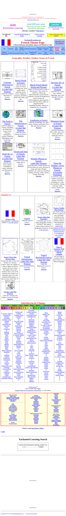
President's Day (46, 351)
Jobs (31, 347)
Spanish (56, 402)
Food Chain (36, 404)
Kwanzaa (31, 358)
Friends (19, 373)
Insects (31, 339)
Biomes (36, 399)
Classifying (7, 372)
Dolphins (18, 327)
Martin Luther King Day (31, 372)
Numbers (10, 53)
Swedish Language (59, 335)
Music (46, 316)
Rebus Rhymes (13, 410)
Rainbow (46, 359)
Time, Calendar (45, 53)
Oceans (36, 420)
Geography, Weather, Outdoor (57, 48)
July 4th (31, 349)
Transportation (60, 350)
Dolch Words (18, 326)
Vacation (59, 361)
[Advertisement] (33, 7)
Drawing (18, 330)
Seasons (46, 374)
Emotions (18, 346)
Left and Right (31, 366)
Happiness (31, 323)
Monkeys (31, 381)
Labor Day (32, 361)
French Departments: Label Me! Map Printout (27, 260)
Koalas (31, 356)
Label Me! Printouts (56, 421)
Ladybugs (31, 363)
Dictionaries (33, 48)
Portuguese (46, 350)
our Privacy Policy (37, 428)
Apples (7, 323)
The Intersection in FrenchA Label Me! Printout (21, 125)
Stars (59, 327)
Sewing (46, 379)
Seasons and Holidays (32, 53)
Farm (18, 355)
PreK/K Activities (13, 409)
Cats (7, 361)
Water (59, 369)
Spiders (60, 323)
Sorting (60, 318)
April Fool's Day (6, 324)
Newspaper (46, 320)
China (6, 364)
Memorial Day (31, 375)
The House (63, 48)
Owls (46, 334)
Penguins (46, 339)
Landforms (36, 419)
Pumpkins (46, 353)
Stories (60, 329)
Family (19, 353)
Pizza (46, 346)
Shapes (40, 53)
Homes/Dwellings (31, 327)
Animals (10, 48)
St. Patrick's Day (59, 330)
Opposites (16, 53)
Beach (6, 336)
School (46, 373)
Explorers (56, 407)
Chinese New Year (7, 366)
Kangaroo (31, 353)
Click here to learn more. (33, 19)
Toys (59, 349)
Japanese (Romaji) (56, 399)
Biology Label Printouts (36, 398)
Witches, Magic (60, 375)
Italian (56, 398)
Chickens (6, 363)
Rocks (46, 365)
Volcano (36, 423)
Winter (60, 373)
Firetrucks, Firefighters (19, 362)
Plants (26, 53)
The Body (16, 48)
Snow (59, 316)
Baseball (6, 333)
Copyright (3, 513)
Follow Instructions (18, 369)
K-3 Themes (13, 405)
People (21, 53)
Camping (6, 356)
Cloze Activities (13, 415)
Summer (59, 332)
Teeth (59, 343)
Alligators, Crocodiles (7, 317)
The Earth (36, 416)
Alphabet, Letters (6, 319)
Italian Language (31, 343)
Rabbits (46, 357)
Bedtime (6, 339)
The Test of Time (13, 423)
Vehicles (57, 53)
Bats (7, 335)
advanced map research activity (59, 235)
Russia (46, 368)
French (56, 396)
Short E (22, 335)
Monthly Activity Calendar (13, 398)
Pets (46, 342)
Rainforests (36, 408)
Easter (18, 338)
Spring (60, 326)
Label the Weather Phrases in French (22, 35)
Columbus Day (7, 376)
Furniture (18, 378)
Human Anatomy (36, 405)
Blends (7, 346)
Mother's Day (46, 314)
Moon (46, 313)
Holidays (61, 305)
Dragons (18, 329)
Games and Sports (51, 48)
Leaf (31, 364)
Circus (6, 370)
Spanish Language (60, 319)
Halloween (32, 319)
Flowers (18, 367)
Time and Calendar (49, 305)
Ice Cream (31, 336)
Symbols (59, 336)
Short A (10, 313)
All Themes (5, 305)
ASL (6, 327)
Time (59, 346)
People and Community (46, 340)
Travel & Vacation (60, 352)
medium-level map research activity (59, 230)
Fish (19, 364)
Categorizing (6, 360)
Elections (18, 341)
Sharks (60, 313)
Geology (36, 417)
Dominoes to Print (40, 48)
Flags (56, 408)
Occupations (46, 328)
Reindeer (46, 360)
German (56, 397)
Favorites (18, 358)
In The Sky (32, 341)
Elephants (18, 343)
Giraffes (31, 313)
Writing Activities (13, 419)
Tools (51, 53)
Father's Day (18, 356)
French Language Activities (39, 35)
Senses (46, 376)
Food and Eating (45, 48)
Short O (49, 325)
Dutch (56, 395)
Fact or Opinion (18, 350)
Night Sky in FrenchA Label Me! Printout (7, 157)
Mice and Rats (31, 376)
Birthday (6, 344)
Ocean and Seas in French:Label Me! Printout (20, 155)
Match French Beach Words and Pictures (38, 86)
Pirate (46, 345)
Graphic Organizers (56, 420)
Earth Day (18, 336)
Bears (6, 338)
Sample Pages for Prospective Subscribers (28, 390)
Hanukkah (31, 321)
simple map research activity (58, 227)
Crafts (12, 404)
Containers (19, 316)
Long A (5, 313)
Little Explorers (13, 407)
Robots (46, 363)
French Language (18, 372)
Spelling (59, 321)
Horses (31, 329)
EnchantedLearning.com (32, 40)
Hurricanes (36, 418)
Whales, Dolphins (60, 372)
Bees (6, 341)
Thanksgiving (59, 344)
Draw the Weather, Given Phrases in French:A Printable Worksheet (57, 169)
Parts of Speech (13, 420)
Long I (30, 335)
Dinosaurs (18, 323)
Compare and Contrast (18, 312)
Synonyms (60, 339)
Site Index (12, 401)
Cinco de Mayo (6, 369)
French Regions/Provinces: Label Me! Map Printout (44, 258)
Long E (17, 335)
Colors (7, 375)
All (4, 48)
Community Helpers (6, 378)
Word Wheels (56, 425)
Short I (34, 335)
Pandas (46, 337)
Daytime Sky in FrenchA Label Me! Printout (57, 86)
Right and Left (46, 362)
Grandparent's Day (31, 315)
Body (6, 349)
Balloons (6, 332)
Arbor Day (7, 326)
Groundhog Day (31, 316)
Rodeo (46, 366)
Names (46, 319)
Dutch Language (18, 333)
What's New (13, 396)
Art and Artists (56, 415)
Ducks (18, 332)
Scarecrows (46, 371)
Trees (59, 353)
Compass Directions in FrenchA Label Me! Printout (7, 87)
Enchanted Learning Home (12, 397)
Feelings (18, 360)
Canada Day (6, 358)
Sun (60, 333)
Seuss (46, 377)
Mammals (31, 370)
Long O (44, 325)
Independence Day (31, 338)
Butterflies (6, 352)
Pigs (46, 343)
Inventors (56, 410)
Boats (6, 347)
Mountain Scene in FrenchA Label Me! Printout (57, 124)
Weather (59, 370)
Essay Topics (13, 416)
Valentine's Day (59, 363)
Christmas (6, 367)
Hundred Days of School (31, 332)
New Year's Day (46, 322)
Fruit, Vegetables (18, 376)
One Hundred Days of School (46, 330)
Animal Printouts (36, 396)
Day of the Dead (18, 321)
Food (20, 305)
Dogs (18, 324)
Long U (59, 356)
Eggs (18, 339)
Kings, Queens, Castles (31, 355)
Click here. (39, 31)
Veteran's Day (60, 366)
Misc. (63, 53)
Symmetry (59, 338)
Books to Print (22, 48)
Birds (6, 343)
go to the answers (13, 222)
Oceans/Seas (46, 326)
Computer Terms (18, 315)
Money (32, 380)
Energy (19, 347)
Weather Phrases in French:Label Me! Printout (39, 161)
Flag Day (18, 366)
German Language (31, 312)
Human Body (31, 330)
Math (56, 422)
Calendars (6, 355)
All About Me (6, 315)
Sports (38, 305)
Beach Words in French (20, 81)
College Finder (56, 417)
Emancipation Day (19, 344)
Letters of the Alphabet (31, 367)
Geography (32, 310)
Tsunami (36, 422)
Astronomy (7, 329)
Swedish (56, 403)
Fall (19, 352)
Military (31, 378)
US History (56, 411)
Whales (36, 411)
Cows (18, 318)
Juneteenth (31, 350)
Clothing (26, 48)
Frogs (18, 375)
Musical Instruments (4, 53)
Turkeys (59, 355)
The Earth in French (7, 122)
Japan (31, 346)
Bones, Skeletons (6, 350)
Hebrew (31, 324)
